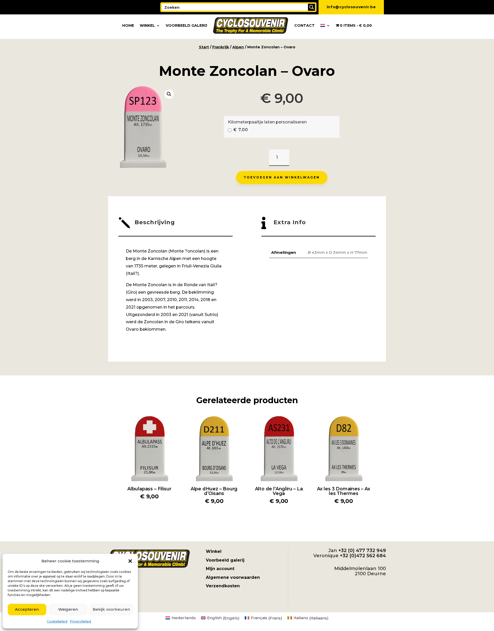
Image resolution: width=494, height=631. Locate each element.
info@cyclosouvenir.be (351, 7)
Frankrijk (220, 47)
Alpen (238, 47)
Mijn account (220, 568)
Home (128, 25)
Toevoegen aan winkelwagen (282, 177)
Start (204, 47)
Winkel (147, 25)
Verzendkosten (223, 585)
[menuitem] (325, 25)
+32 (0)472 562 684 (363, 555)
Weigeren (68, 609)
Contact (304, 25)
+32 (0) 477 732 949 (362, 550)
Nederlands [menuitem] (184, 617)
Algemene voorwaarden (233, 577)
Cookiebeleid (57, 621)
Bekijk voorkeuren (111, 609)
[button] (130, 561)
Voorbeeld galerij (186, 25)
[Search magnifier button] (311, 7)
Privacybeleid (80, 621)
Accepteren (27, 609)
